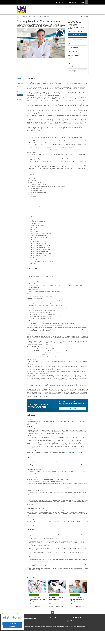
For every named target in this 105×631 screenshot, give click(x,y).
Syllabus (19, 81)
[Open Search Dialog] (86, 2)
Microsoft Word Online (33, 287)
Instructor (19, 86)
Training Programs (23, 16)
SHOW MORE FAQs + (31, 525)
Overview (19, 78)
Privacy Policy (54, 627)
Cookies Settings (12, 626)
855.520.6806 (19, 100)
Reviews (19, 91)
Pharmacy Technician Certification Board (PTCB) (61, 105)
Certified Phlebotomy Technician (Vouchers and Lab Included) (37, 599)
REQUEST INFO (82, 71)
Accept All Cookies (12, 623)
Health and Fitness (31, 16)
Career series (74, 43)
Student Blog (79, 618)
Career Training (45, 618)
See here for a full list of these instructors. (72, 452)
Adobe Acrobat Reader (33, 289)
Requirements (20, 83)
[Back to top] (52, 617)
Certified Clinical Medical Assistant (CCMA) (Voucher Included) (77, 599)
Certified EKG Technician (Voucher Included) (56, 598)
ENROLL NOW (77, 35)
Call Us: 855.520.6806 (83, 16)
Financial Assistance (70, 620)
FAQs (18, 89)
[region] (12, 620)
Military (67, 618)
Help (67, 621)
